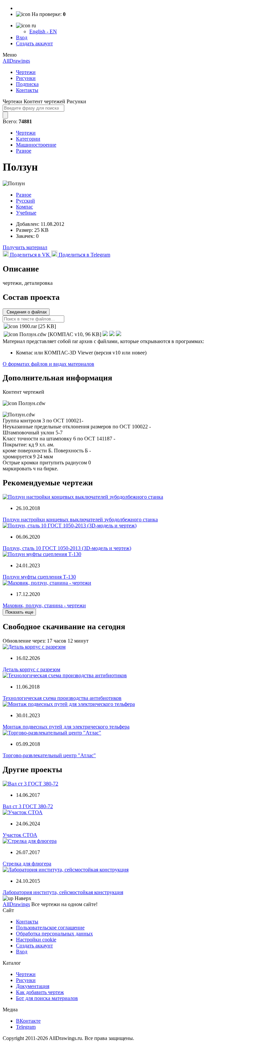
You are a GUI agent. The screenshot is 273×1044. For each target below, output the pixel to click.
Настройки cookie (36, 939)
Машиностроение (36, 145)
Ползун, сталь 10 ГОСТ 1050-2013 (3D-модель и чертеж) (67, 548)
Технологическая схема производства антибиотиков (62, 698)
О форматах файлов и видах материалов (48, 364)
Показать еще (19, 612)
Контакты (27, 90)
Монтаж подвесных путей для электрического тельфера (66, 727)
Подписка (27, 84)
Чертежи (26, 72)
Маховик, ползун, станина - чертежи (44, 605)
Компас (24, 207)
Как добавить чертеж (40, 992)
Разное (23, 151)
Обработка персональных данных (54, 933)
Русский (25, 201)
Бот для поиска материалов (47, 998)
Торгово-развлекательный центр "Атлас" (49, 755)
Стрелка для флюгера (27, 863)
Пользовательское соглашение (50, 927)
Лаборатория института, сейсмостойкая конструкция (63, 892)
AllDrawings (16, 61)
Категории (28, 139)
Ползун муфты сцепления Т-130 (39, 577)
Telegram (26, 1027)
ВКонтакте (28, 1021)
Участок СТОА (20, 835)
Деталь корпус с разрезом (31, 669)
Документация (32, 986)
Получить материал (25, 247)
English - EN (43, 31)
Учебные (26, 213)
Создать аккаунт (34, 43)
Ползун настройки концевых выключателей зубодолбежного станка (80, 519)
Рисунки (26, 78)
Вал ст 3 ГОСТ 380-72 (28, 806)
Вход (21, 37)
